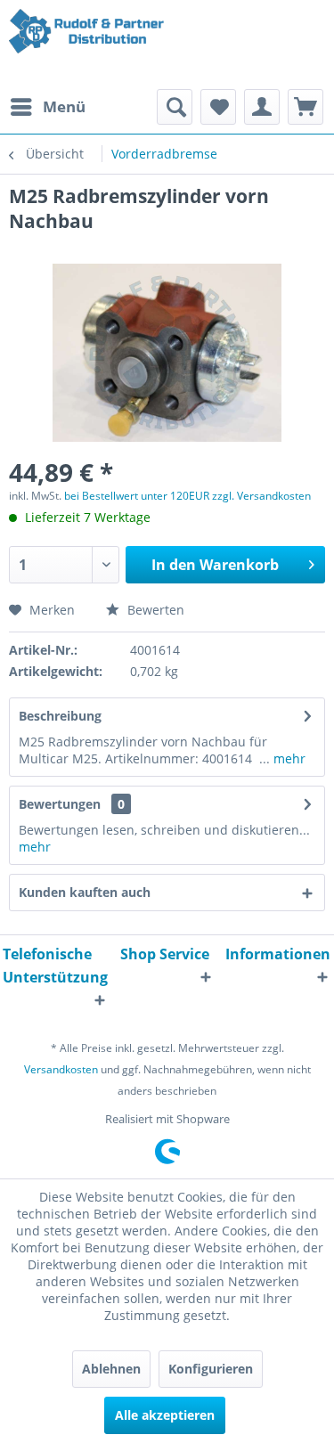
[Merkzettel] (218, 107)
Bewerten (154, 609)
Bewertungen (60, 803)
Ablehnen (111, 1368)
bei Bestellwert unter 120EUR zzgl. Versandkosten (187, 495)
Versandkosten (61, 1069)
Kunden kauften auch (85, 892)
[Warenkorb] (305, 107)
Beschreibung (60, 715)
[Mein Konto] (262, 107)
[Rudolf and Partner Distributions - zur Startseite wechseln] (88, 44)
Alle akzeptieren (165, 1414)
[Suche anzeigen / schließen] (174, 107)
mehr (287, 758)
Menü (64, 106)
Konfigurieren (210, 1368)
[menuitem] (47, 107)
